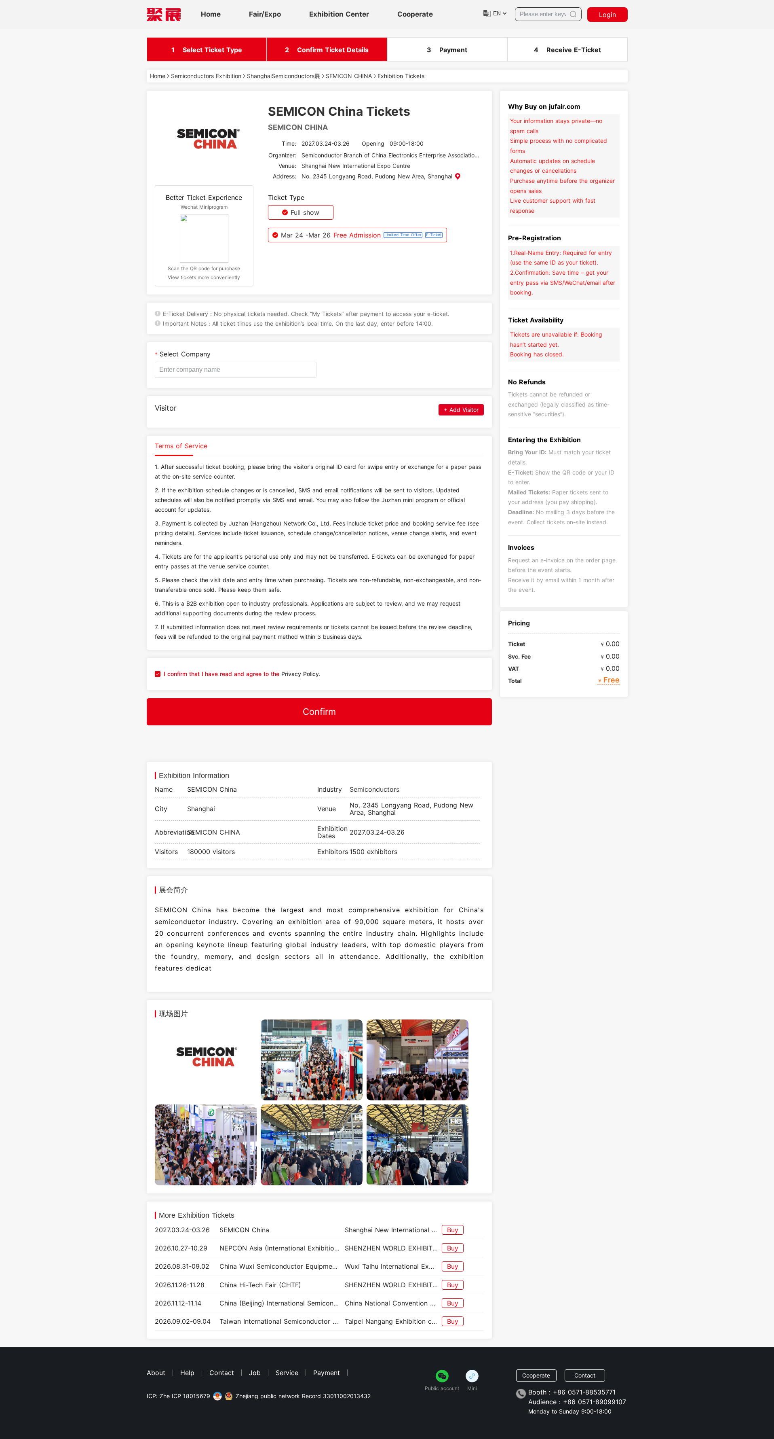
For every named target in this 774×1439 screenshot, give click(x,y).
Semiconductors (374, 789)
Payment (326, 1373)
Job (255, 1373)
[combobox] (235, 370)
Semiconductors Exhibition (206, 76)
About (156, 1373)
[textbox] (235, 369)
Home (211, 14)
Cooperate (415, 14)
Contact (221, 1373)
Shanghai (201, 809)
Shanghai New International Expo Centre (356, 165)
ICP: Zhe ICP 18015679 (178, 1396)
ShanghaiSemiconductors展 (283, 76)
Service (287, 1373)
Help (187, 1373)
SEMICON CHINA (349, 76)
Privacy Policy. (300, 673)
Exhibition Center (339, 14)
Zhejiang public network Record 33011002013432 (303, 1396)
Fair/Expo (265, 14)
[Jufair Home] (164, 14)
